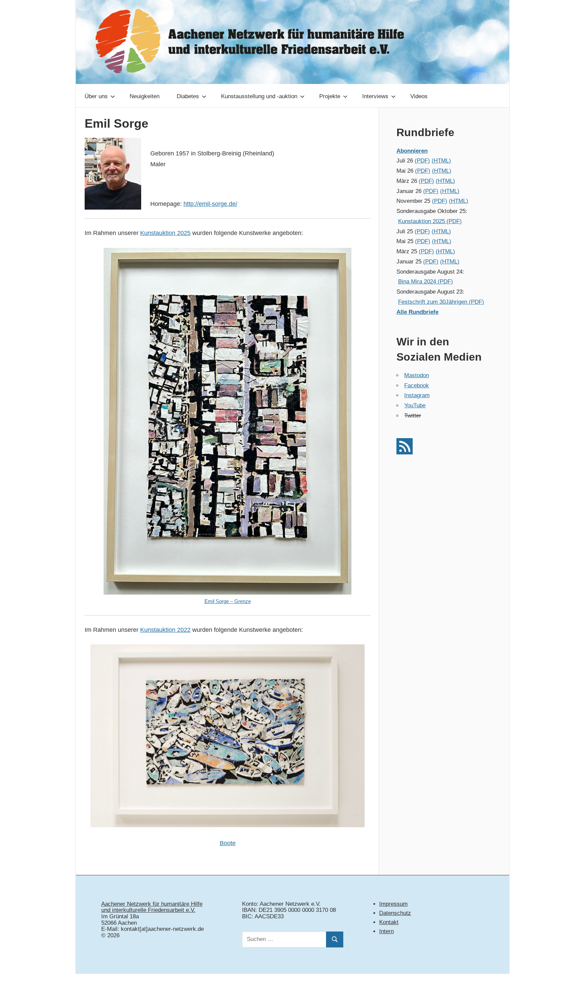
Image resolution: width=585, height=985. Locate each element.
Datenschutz (395, 913)
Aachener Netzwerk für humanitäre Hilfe (151, 904)
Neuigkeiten (144, 96)
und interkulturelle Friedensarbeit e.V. (148, 910)
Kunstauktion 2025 (165, 233)
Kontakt (388, 922)
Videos (419, 96)
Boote (228, 843)
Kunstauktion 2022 (165, 629)
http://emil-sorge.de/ (210, 203)
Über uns (96, 96)
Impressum (393, 904)
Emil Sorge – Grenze (227, 601)
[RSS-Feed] (404, 452)
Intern (386, 931)
